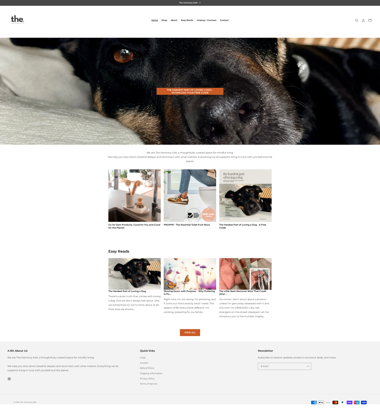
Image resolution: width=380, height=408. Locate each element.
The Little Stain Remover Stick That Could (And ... (242, 293)
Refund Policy (147, 368)
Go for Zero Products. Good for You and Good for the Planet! (134, 226)
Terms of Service (148, 383)
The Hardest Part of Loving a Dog (127, 291)
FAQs (143, 357)
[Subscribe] (308, 366)
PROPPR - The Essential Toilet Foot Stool (187, 224)
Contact (144, 362)
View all (190, 332)
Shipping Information (151, 373)
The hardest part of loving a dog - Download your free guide (190, 91)
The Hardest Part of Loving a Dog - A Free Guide (242, 226)
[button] (357, 20)
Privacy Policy (147, 378)
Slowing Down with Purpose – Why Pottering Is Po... (189, 293)
